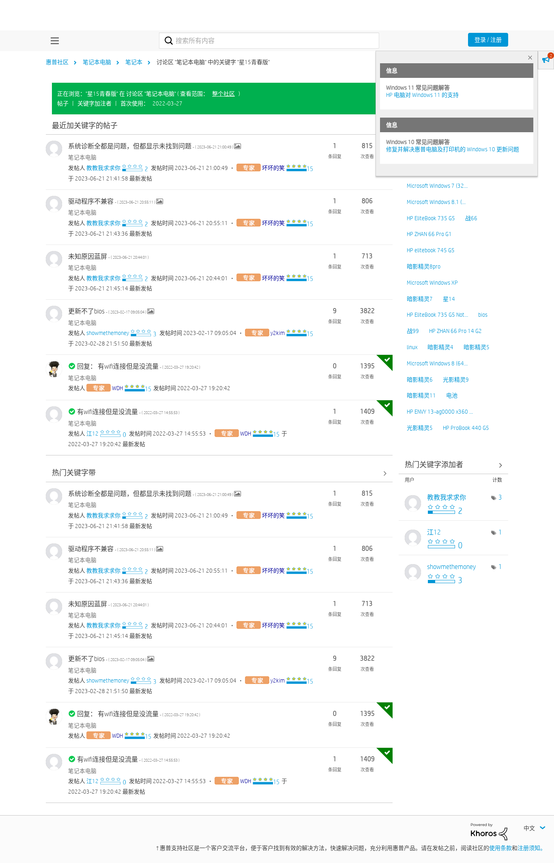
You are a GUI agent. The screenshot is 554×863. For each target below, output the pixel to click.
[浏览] (53, 40)
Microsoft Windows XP (432, 282)
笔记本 (133, 62)
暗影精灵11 (421, 395)
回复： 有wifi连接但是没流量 (138, 366)
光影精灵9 (456, 379)
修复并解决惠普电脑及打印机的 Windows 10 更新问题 (452, 149)
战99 (413, 331)
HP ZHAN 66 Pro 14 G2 (455, 331)
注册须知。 (531, 848)
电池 (451, 395)
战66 (471, 218)
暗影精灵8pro (423, 266)
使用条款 (500, 848)
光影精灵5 (420, 428)
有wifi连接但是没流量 (128, 412)
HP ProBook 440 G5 (466, 428)
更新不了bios (107, 311)
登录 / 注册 (488, 39)
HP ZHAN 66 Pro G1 (429, 234)
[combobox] (269, 40)
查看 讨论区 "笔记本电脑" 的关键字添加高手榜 (453, 465)
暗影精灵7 (420, 299)
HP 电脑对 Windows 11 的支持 (422, 95)
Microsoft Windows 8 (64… (437, 363)
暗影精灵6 (420, 379)
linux (412, 347)
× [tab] (530, 57)
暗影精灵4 (440, 347)
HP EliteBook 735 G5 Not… (437, 314)
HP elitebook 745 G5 (431, 250)
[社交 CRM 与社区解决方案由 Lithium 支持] (489, 831)
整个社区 (223, 93)
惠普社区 (57, 62)
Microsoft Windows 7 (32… (437, 185)
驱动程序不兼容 (112, 201)
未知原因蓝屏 (108, 256)
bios (482, 314)
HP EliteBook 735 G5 (431, 218)
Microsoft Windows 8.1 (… (436, 202)
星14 (449, 299)
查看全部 (219, 126)
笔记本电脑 (97, 62)
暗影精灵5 (477, 347)
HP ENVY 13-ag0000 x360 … (440, 411)
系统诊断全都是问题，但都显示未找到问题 (151, 146)
